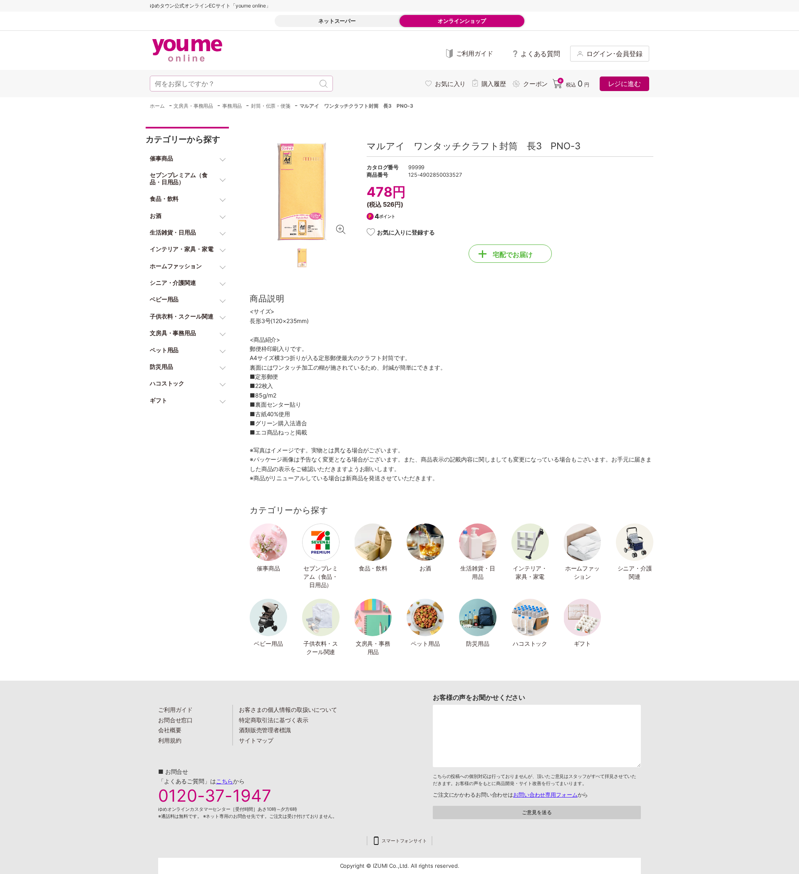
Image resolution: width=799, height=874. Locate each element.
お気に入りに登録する (406, 232)
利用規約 (169, 740)
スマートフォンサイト (404, 841)
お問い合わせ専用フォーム (545, 794)
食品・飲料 (373, 568)
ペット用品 (425, 643)
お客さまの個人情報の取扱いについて (288, 709)
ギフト (582, 643)
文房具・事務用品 (373, 647)
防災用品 (477, 643)
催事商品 (268, 568)
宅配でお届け (513, 254)
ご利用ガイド (175, 709)
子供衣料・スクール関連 (320, 647)
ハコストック (530, 643)
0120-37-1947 (214, 796)
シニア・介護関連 (635, 572)
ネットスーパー (337, 20)
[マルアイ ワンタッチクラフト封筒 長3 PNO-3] (302, 191)
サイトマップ (256, 740)
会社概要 (169, 729)
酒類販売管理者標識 (265, 729)
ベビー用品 (268, 643)
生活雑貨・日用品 (477, 572)
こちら (224, 781)
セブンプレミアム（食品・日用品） (320, 576)
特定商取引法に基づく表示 (273, 719)
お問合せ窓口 (175, 719)
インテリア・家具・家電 (530, 572)
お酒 (425, 568)
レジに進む (624, 83)
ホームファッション (582, 572)
